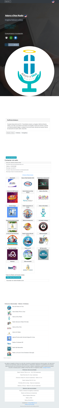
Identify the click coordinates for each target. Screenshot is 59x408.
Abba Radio (12, 177)
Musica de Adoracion (28, 220)
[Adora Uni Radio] (28, 267)
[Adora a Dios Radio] (43, 212)
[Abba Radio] (12, 183)
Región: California (9, 27)
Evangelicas (24, 132)
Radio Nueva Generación (43, 177)
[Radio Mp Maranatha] (43, 254)
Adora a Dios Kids (43, 191)
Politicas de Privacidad (29, 404)
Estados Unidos (10, 132)
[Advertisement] (29, 107)
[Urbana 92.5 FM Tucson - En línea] (12, 197)
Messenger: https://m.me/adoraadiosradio (14, 171)
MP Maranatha (43, 248)
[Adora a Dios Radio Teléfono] (6, 37)
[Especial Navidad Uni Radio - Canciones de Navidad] (12, 226)
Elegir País (7, 1)
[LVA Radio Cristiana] (43, 226)
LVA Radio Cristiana (43, 220)
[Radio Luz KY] (28, 254)
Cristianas (18, 132)
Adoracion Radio (43, 233)
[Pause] (6, 44)
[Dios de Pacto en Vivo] (28, 241)
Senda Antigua (12, 205)
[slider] (13, 44)
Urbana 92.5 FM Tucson (12, 191)
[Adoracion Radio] (43, 240)
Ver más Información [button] (11, 157)
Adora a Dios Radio (43, 205)
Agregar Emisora (47, 367)
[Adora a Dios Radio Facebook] (15, 37)
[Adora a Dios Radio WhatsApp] (11, 37)
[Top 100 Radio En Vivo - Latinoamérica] (12, 254)
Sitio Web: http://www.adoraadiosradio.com (14, 164)
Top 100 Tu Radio (12, 248)
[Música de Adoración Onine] (28, 226)
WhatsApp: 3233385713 (11, 168)
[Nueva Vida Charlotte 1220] (28, 184)
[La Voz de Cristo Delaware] (12, 240)
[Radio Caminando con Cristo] (28, 213)
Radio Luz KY (28, 248)
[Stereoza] (12, 267)
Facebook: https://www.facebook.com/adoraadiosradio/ (17, 169)
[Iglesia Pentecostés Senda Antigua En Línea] (12, 212)
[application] (12, 44)
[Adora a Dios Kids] (43, 197)
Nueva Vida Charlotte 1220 (28, 177)
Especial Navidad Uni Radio (12, 220)
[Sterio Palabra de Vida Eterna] (28, 199)
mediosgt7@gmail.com (32, 402)
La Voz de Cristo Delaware (12, 233)
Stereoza (12, 261)
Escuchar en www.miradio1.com (15, 280)
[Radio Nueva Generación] (43, 184)
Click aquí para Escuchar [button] (13, 277)
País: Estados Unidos (10, 25)
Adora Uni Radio (28, 261)
